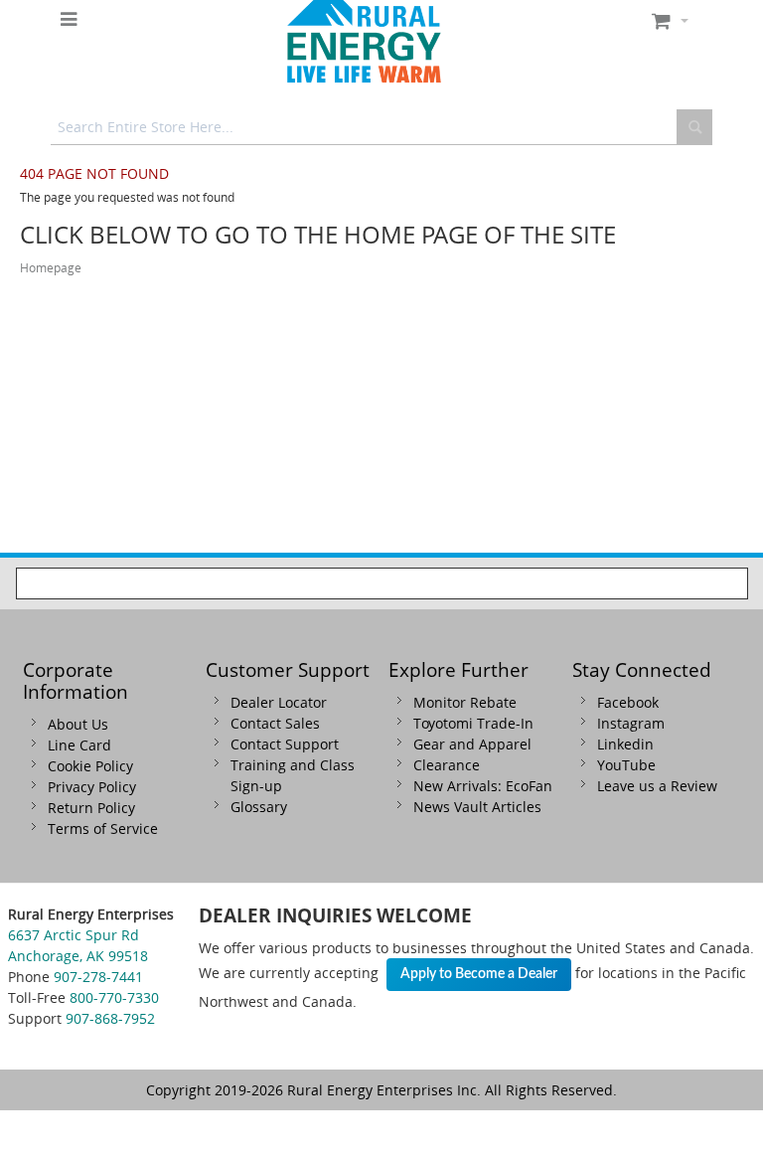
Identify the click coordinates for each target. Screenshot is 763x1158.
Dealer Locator (278, 702)
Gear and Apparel (472, 744)
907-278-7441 (98, 976)
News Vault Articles (477, 806)
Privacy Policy (92, 786)
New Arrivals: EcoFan (482, 785)
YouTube (626, 764)
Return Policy (91, 807)
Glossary (258, 806)
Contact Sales (275, 723)
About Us (78, 724)
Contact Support (284, 744)
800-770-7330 (114, 997)
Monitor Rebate (465, 702)
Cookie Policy (90, 765)
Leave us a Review (657, 785)
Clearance (446, 764)
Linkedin (625, 744)
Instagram (631, 723)
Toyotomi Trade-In (473, 723)
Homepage (50, 267)
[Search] (694, 127)
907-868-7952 (110, 1018)
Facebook (628, 702)
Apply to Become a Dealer (478, 974)
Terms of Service (103, 828)
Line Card (79, 745)
